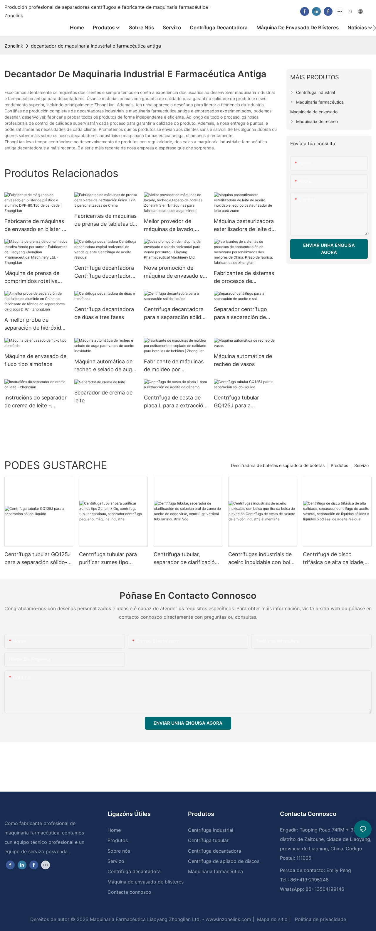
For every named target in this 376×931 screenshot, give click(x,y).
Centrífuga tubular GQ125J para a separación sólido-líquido (245, 401)
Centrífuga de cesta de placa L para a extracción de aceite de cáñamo (175, 401)
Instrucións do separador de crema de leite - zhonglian (35, 401)
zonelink (13, 46)
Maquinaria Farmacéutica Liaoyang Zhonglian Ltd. (144, 919)
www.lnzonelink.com (227, 919)
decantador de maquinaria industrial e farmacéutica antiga (96, 46)
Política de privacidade (319, 919)
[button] (374, 28)
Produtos (339, 465)
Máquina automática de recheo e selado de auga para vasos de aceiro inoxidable (104, 365)
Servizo (361, 465)
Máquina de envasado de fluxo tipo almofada (35, 360)
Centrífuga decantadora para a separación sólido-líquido (175, 313)
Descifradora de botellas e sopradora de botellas (278, 465)
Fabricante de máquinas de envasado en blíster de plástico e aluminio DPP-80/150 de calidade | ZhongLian (36, 225)
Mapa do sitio (272, 919)
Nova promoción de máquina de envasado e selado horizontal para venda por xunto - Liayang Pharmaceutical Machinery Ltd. (173, 272)
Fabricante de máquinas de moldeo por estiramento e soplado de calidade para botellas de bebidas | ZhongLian (175, 365)
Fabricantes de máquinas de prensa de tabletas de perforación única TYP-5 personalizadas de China (105, 220)
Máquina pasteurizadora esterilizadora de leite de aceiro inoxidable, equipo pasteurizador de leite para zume (245, 225)
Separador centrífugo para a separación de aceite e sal (240, 313)
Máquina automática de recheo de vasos (243, 360)
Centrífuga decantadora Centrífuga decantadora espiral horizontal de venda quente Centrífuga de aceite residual (105, 272)
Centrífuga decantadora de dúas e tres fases (104, 313)
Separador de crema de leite (103, 396)
